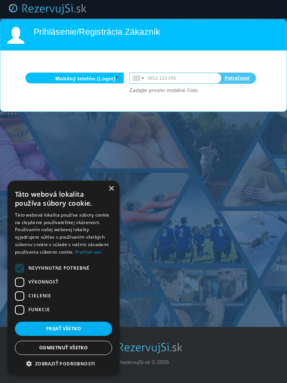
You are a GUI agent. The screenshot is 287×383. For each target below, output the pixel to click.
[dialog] (63, 278)
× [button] (111, 189)
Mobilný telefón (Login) (85, 79)
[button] (63, 364)
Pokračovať (237, 78)
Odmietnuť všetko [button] (63, 347)
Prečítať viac (88, 252)
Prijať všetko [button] (63, 328)
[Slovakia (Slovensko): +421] (137, 78)
